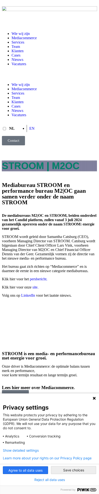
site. (35, 287)
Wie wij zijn (21, 34)
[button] (49, 74)
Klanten (18, 51)
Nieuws (17, 60)
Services (18, 42)
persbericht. (38, 279)
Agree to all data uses (25, 470)
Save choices (73, 470)
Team (16, 47)
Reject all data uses (49, 480)
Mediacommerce (24, 38)
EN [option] (32, 128)
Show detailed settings (21, 450)
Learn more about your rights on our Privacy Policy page (47, 458)
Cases (16, 55)
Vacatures (19, 64)
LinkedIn (28, 295)
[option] (32, 128)
